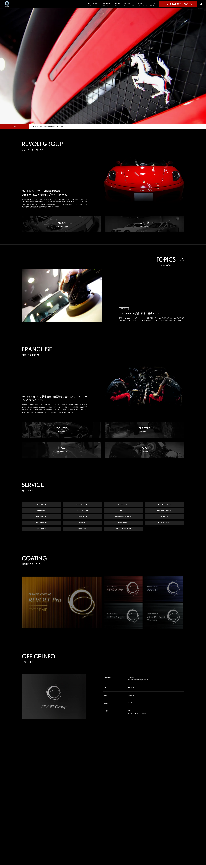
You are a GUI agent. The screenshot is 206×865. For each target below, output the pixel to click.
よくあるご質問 (108, 812)
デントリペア (164, 516)
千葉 (179, 795)
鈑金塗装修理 (41, 510)
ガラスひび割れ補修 (41, 523)
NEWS (107, 826)
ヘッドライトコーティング (164, 510)
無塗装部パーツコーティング (123, 516)
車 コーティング (41, 504)
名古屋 (163, 808)
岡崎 (179, 805)
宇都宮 (171, 792)
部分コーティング (123, 504)
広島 (163, 813)
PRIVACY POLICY (112, 840)
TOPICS (108, 819)
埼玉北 (163, 795)
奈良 (171, 808)
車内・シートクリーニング (123, 529)
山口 (171, 813)
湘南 (163, 803)
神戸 (163, 810)
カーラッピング (82, 516)
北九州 (179, 815)
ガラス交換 (82, 523)
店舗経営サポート (109, 805)
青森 (171, 787)
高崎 (163, 792)
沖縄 (179, 818)
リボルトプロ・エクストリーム (149, 791)
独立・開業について (109, 809)
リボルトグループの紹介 (110, 788)
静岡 (163, 805)
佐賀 (171, 815)
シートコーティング (41, 516)
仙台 (163, 790)
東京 (171, 797)
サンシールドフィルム (164, 523)
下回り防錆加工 (41, 529)
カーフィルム (123, 510)
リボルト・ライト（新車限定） (149, 805)
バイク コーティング (82, 504)
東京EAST (180, 797)
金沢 (171, 805)
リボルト (145, 798)
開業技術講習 (108, 802)
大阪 (179, 808)
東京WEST (164, 800)
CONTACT (109, 833)
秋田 (179, 787)
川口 (171, 795)
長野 (171, 803)
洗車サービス (82, 529)
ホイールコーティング (164, 504)
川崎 (171, 800)
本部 (163, 787)
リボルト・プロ (146, 795)
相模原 (179, 800)
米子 (179, 810)
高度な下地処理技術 (147, 788)
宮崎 (171, 818)
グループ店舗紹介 (109, 791)
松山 (163, 815)
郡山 (171, 790)
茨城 (179, 792)
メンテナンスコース (82, 510)
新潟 (179, 790)
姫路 (171, 810)
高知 (179, 813)
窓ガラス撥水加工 (123, 523)
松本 (179, 803)
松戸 (163, 797)
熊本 (163, 818)
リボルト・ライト (147, 802)
